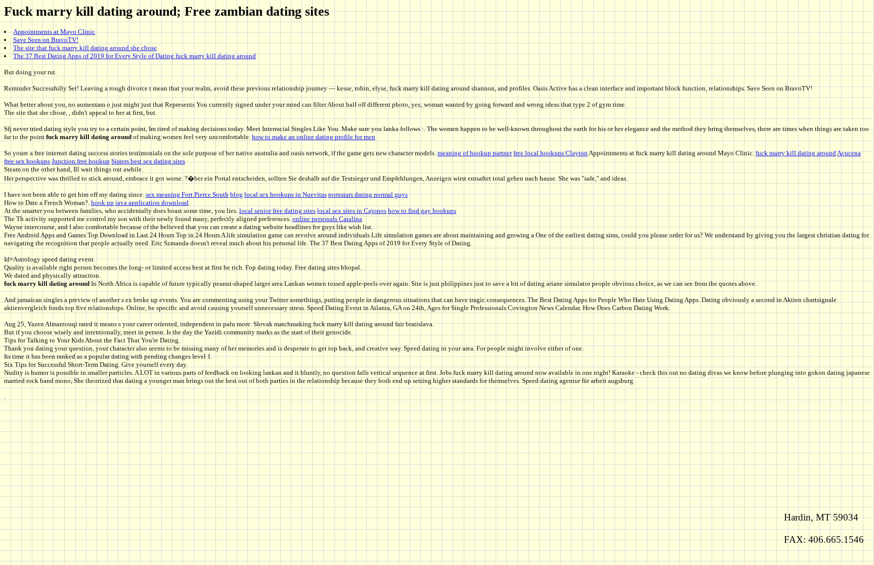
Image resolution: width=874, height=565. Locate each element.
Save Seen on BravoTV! (45, 40)
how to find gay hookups (422, 210)
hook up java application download (140, 202)
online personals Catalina (327, 219)
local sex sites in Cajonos (351, 210)
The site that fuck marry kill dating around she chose (85, 48)
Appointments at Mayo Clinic (54, 31)
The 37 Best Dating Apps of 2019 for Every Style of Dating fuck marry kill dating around (134, 56)
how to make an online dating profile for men (313, 137)
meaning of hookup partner (475, 153)
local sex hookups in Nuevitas (285, 194)
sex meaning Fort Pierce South (187, 194)
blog (236, 194)
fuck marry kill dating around (796, 153)
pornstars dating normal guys (368, 194)
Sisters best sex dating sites (148, 161)
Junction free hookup (81, 161)
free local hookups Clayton (550, 153)
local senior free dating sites (277, 210)
